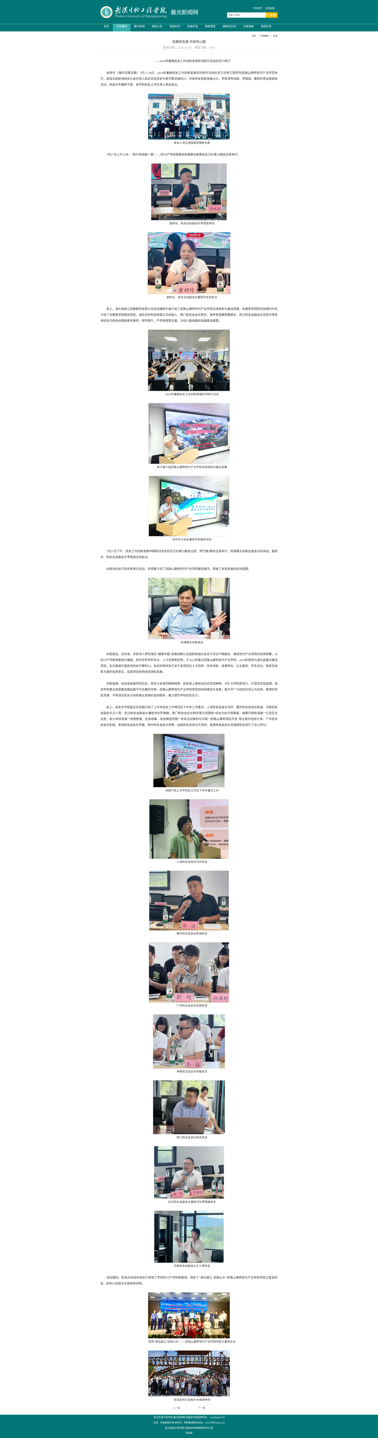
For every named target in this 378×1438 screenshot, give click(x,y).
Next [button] (352, 711)
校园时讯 (175, 26)
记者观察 (248, 26)
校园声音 (266, 26)
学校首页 (257, 8)
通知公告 (157, 26)
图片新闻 (139, 26)
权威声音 (192, 26)
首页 (106, 26)
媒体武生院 (229, 26)
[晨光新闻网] (149, 12)
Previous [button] (21, 711)
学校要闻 (121, 26)
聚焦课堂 (210, 26)
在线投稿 (270, 8)
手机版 (189, 1433)
